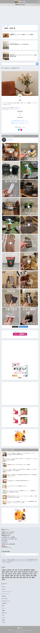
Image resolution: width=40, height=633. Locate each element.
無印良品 (24, 577)
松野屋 (11, 577)
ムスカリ (31, 573)
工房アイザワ (28, 575)
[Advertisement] (20, 15)
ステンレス (36, 571)
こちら (22, 127)
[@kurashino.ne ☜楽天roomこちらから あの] (29, 152)
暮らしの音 (21, 1)
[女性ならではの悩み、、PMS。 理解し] (11, 206)
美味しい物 (4, 612)
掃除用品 (35, 575)
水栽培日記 (4, 603)
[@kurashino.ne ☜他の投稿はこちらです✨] (11, 298)
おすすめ (3, 571)
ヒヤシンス (14, 573)
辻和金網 (3, 579)
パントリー (10, 573)
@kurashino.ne (17, 107)
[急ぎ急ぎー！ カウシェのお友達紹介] (29, 280)
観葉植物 (33, 577)
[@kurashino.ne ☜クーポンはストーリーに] (11, 243)
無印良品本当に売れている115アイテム (20, 120)
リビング (35, 573)
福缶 (30, 577)
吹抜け (17, 575)
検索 (37, 64)
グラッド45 (19, 571)
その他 (3, 622)
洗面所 (21, 577)
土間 (20, 575)
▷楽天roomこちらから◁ (20, 4)
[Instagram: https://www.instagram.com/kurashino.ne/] (21, 130)
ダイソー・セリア (5, 593)
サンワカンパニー (24, 571)
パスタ (6, 573)
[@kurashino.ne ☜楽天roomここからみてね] (11, 280)
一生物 (3, 575)
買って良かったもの (22, 630)
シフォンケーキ (31, 571)
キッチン (15, 571)
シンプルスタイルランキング (6, 547)
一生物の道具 (7, 575)
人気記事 (11, 575)
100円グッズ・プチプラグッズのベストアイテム (20, 121)
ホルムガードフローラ (25, 573)
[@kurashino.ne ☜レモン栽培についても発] (29, 261)
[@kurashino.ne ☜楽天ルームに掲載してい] (11, 316)
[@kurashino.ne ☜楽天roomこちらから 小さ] (29, 316)
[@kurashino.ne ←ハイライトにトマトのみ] (11, 261)
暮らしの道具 (7, 577)
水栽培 (17, 577)
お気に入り (7, 571)
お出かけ (4, 589)
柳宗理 (14, 577)
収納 (14, 575)
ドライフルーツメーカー (6, 591)
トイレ (3, 573)
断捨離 (3, 577)
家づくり (23, 575)
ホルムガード (19, 573)
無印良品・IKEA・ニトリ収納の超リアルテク (20, 123)
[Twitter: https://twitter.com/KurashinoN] (19, 130)
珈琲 (27, 577)
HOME (20, 628)
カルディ (11, 571)
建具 (31, 575)
